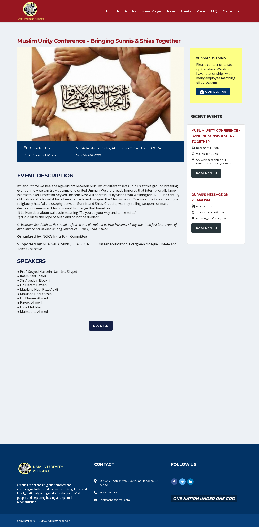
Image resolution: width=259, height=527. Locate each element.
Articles (130, 11)
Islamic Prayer (151, 11)
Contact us (231, 11)
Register (100, 326)
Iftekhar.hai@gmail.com (115, 499)
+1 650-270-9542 (110, 492)
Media (200, 11)
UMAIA (43, 521)
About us (112, 11)
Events (186, 11)
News (171, 11)
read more (204, 173)
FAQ (214, 11)
